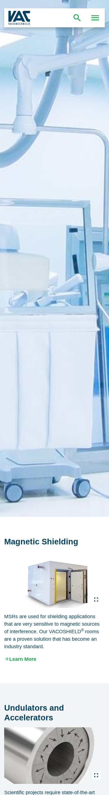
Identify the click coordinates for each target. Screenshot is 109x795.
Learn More (22, 659)
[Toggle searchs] (77, 18)
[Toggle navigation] (95, 18)
